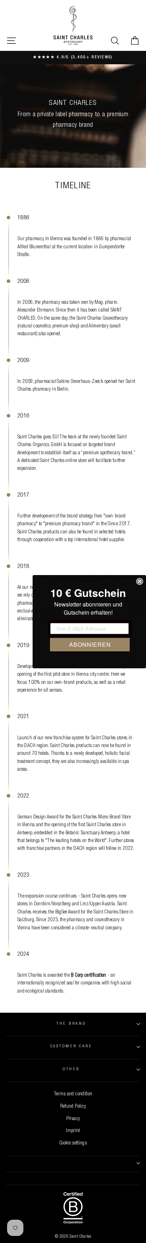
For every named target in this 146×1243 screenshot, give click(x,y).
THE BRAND (71, 1024)
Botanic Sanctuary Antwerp (91, 833)
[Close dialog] (139, 581)
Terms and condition (73, 1094)
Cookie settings (73, 1143)
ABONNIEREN (90, 644)
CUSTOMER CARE (71, 1046)
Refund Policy (73, 1106)
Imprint (73, 1131)
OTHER (71, 1069)
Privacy (73, 1119)
